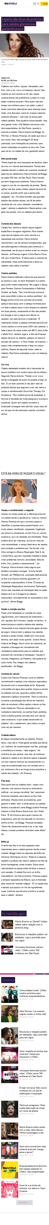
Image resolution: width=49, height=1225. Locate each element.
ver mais (23, 1202)
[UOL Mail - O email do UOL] (34, 3)
